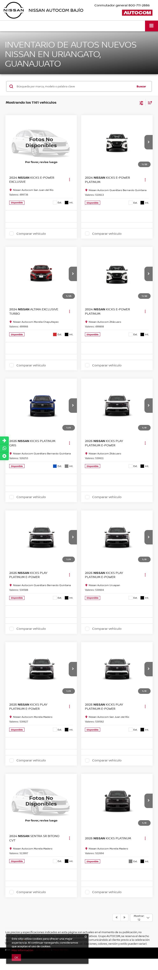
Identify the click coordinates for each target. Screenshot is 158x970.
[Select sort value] (149, 102)
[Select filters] (141, 103)
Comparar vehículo (31, 233)
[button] (148, 142)
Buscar (141, 86)
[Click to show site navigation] (151, 26)
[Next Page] (124, 917)
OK (16, 957)
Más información (22, 950)
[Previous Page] (117, 917)
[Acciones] (69, 179)
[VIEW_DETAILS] (41, 142)
